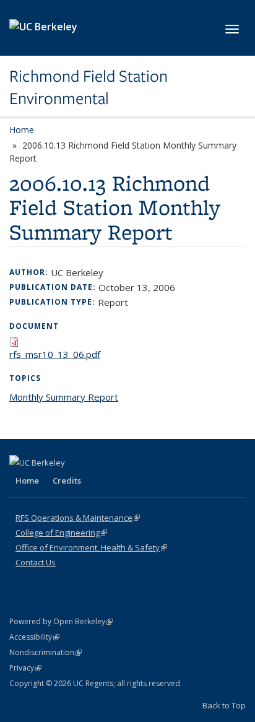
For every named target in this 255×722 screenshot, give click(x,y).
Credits (67, 480)
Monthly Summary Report (63, 397)
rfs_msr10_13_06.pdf (54, 354)
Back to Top (224, 705)
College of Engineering (61, 532)
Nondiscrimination (45, 652)
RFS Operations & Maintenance (77, 517)
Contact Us (35, 562)
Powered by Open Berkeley (61, 621)
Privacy (25, 668)
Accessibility (34, 637)
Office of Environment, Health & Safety (91, 547)
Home (21, 130)
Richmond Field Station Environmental (88, 87)
